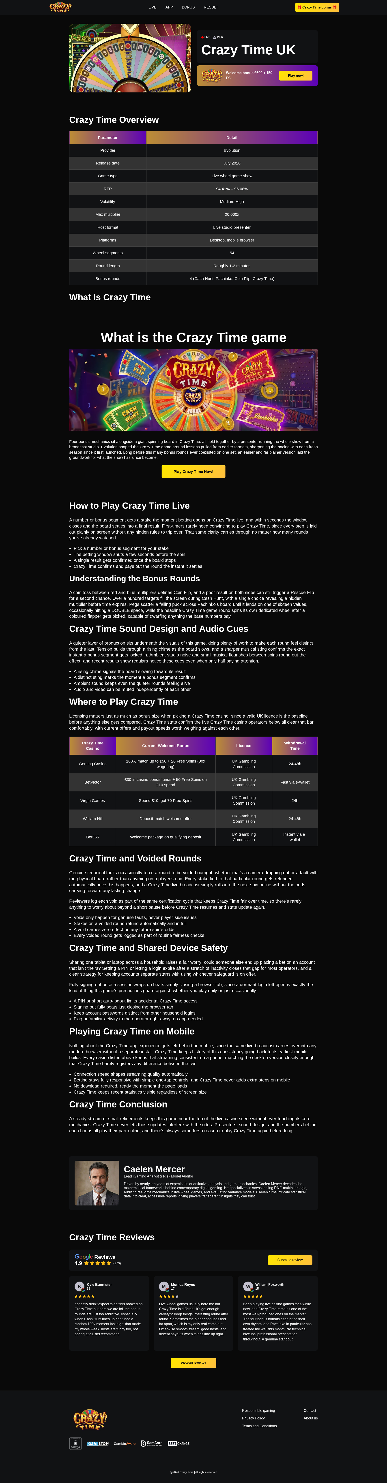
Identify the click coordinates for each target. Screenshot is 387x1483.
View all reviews (193, 1363)
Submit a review (290, 1260)
